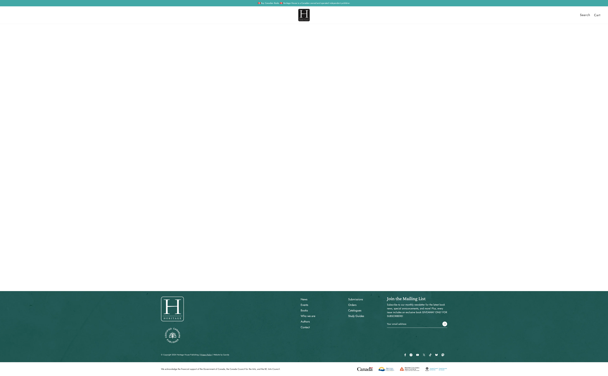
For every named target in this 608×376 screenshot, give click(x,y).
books (332, 36)
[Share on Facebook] (322, 187)
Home (323, 36)
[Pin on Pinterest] (332, 187)
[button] (342, 187)
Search (585, 15)
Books (304, 310)
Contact (305, 327)
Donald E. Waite (331, 74)
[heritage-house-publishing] (304, 15)
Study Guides (356, 316)
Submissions (355, 299)
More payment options (360, 115)
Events (304, 305)
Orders (352, 305)
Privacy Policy (206, 354)
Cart (597, 15)
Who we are (308, 316)
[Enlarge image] (262, 104)
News (304, 299)
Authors (305, 321)
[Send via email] (337, 187)
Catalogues (354, 310)
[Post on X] (327, 187)
